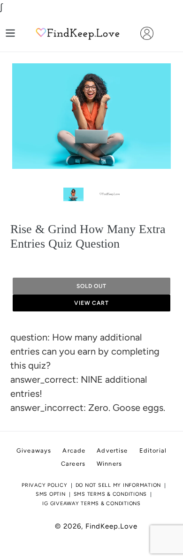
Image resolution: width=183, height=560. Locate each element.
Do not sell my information (118, 485)
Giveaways (33, 450)
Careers (73, 463)
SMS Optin (51, 494)
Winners (109, 463)
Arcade (73, 450)
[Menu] (10, 33)
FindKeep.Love (111, 526)
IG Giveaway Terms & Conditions (91, 503)
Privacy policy (45, 485)
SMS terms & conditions (110, 494)
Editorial (153, 450)
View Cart (91, 303)
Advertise (112, 450)
